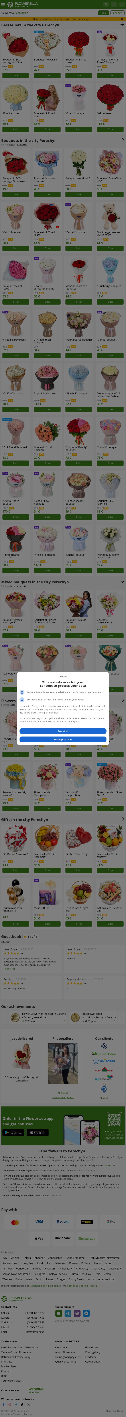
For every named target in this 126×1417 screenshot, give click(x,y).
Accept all (63, 731)
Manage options (63, 739)
